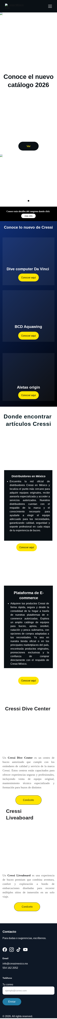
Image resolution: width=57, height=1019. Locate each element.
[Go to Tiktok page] (18, 949)
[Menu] (50, 6)
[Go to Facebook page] (5, 949)
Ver (29, 146)
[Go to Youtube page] (25, 949)
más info (28, 216)
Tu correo (8, 984)
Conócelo (28, 800)
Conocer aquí (28, 335)
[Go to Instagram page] (11, 949)
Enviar (12, 1001)
